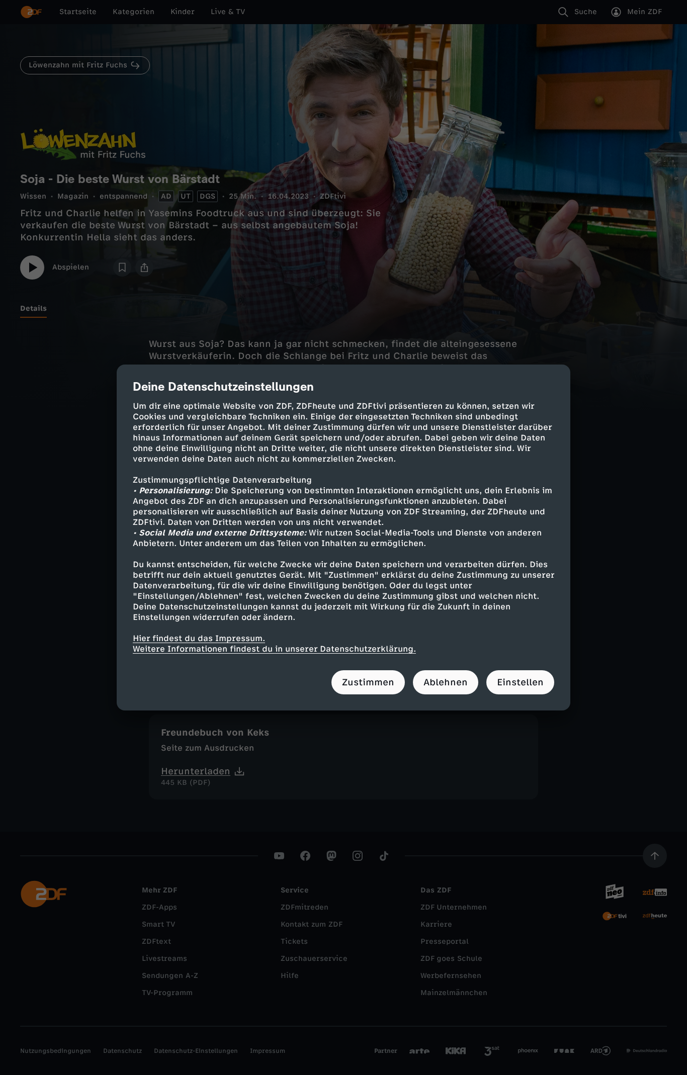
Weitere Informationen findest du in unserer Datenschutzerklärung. (274, 649)
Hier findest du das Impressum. (199, 638)
